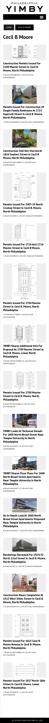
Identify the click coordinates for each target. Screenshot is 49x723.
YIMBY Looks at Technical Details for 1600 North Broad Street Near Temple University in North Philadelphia (23, 436)
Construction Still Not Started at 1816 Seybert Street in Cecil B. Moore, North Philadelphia (22, 154)
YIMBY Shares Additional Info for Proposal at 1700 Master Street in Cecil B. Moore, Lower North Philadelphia (23, 351)
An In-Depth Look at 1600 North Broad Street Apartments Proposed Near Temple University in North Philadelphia (24, 521)
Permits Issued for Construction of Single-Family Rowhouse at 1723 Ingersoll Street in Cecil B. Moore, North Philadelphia (23, 112)
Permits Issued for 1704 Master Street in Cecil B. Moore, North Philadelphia (22, 306)
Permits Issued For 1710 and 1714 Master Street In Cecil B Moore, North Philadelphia (23, 248)
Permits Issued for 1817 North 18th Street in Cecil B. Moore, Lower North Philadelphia (24, 684)
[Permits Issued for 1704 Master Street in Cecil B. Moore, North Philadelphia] (24, 298)
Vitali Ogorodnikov (35, 122)
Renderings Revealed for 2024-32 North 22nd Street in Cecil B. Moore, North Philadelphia (24, 558)
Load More (24, 705)
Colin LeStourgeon (33, 216)
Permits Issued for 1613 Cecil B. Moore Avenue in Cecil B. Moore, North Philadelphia (22, 644)
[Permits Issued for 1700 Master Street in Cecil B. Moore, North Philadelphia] (24, 387)
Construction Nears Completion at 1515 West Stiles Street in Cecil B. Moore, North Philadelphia (23, 598)
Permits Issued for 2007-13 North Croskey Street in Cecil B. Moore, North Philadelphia (23, 208)
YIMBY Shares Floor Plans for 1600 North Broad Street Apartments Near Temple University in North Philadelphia (24, 479)
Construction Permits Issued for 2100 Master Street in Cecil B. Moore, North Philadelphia (22, 67)
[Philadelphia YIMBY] (24, 7)
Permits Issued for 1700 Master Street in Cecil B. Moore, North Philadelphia (22, 396)
